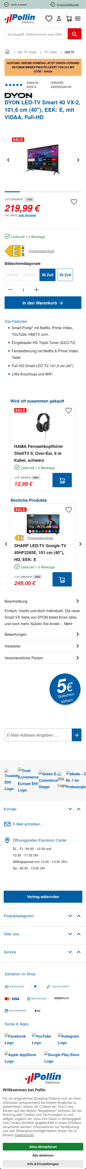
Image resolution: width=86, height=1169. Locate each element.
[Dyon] (43, 96)
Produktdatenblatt (41, 251)
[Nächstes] (78, 159)
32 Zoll (31, 275)
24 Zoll (13, 275)
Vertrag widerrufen (43, 896)
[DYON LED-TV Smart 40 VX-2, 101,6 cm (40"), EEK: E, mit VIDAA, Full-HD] (43, 159)
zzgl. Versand (27, 215)
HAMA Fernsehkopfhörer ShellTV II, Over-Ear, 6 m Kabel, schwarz (38, 453)
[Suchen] (74, 33)
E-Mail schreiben (26, 824)
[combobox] (36, 33)
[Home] (7, 52)
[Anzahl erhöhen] (36, 290)
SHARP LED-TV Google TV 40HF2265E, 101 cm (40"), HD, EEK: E (40, 552)
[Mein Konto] (59, 18)
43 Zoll (65, 274)
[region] (43, 163)
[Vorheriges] (8, 159)
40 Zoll (47, 274)
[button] (74, 808)
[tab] (43, 611)
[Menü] (78, 18)
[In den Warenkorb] (62, 480)
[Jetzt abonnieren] (76, 735)
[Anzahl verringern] (10, 290)
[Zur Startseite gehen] (20, 18)
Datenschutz (34, 745)
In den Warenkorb (40, 303)
